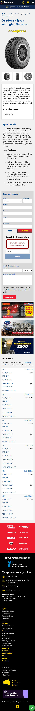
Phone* (5, 211)
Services (5, 631)
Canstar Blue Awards (9, 670)
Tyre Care (5, 618)
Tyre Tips (5, 621)
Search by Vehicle (8, 611)
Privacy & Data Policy (13, 702)
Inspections (5, 638)
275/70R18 (28, 395)
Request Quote (9, 297)
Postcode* (6, 224)
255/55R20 (28, 445)
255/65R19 (28, 420)
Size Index (5, 668)
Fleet (4, 656)
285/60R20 (28, 496)
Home (5, 14)
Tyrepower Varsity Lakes (19, 7)
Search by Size (7, 614)
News (4, 658)
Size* (4, 198)
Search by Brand (7, 616)
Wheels (5, 623)
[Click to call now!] (23, 2)
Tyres (4, 609)
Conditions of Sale (25, 702)
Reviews (5, 661)
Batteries (5, 636)
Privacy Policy (12, 290)
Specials (5, 648)
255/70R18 (28, 369)
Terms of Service (24, 290)
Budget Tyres (6, 673)
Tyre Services (6, 643)
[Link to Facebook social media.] (17, 706)
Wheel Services (7, 646)
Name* (5, 205)
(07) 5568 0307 (12, 586)
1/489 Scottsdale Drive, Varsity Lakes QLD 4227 (17, 581)
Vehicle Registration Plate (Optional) (11, 267)
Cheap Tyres (6, 675)
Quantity (26, 198)
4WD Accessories (8, 633)
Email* (5, 217)
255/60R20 (28, 471)
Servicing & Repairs (8, 641)
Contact (5, 651)
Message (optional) (9, 274)
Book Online (7, 653)
